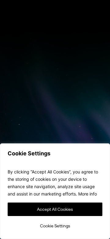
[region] (55, 191)
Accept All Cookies (55, 209)
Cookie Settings (55, 225)
